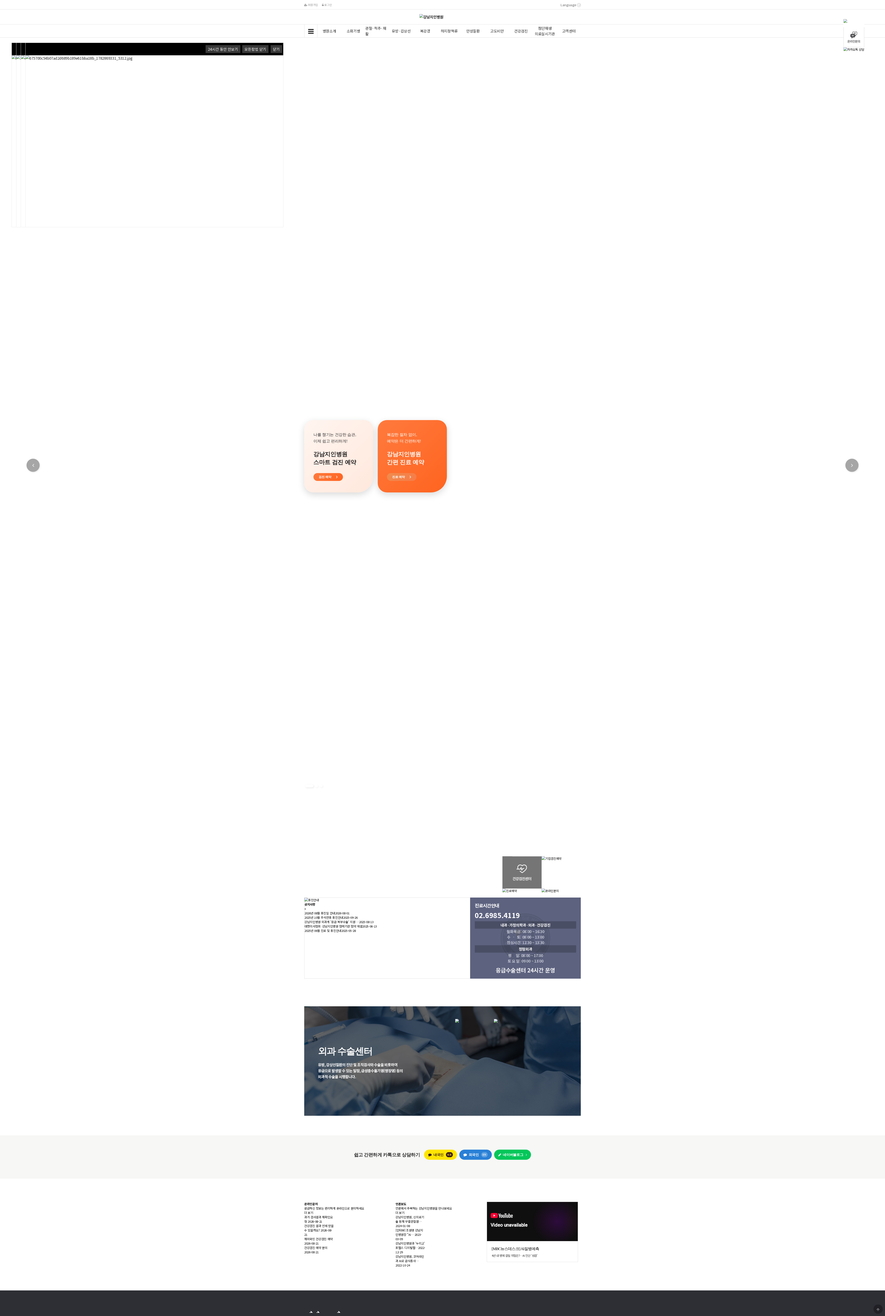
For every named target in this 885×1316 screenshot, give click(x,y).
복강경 (425, 31)
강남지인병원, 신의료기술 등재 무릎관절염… (409, 1219)
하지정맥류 (449, 31)
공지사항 (309, 904)
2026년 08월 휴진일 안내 (319, 913)
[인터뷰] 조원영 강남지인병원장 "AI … (409, 1232)
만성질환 (473, 31)
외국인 (477, 1155)
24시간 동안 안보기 (223, 49)
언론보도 (400, 1204)
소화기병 (353, 31)
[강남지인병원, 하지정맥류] (496, 1021)
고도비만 (497, 31)
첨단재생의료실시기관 (545, 30)
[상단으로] (878, 1309)
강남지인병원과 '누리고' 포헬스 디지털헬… (410, 1245)
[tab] (854, 20)
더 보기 (308, 1212)
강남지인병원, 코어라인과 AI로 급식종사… (409, 1258)
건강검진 (521, 31)
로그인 (328, 5)
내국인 (442, 1155)
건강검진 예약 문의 (315, 1247)
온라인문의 (311, 1204)
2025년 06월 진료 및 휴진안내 (322, 930)
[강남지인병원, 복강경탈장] (457, 1021)
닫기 (276, 49)
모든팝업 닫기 (255, 49)
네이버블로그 (513, 1155)
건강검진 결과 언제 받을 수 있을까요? (319, 1228)
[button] (306, 786)
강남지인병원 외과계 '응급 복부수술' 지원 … (331, 922)
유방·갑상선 (401, 31)
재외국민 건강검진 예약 (318, 1239)
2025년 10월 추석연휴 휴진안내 (323, 917)
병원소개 (329, 31)
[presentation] (854, 20)
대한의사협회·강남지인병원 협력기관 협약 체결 (333, 926)
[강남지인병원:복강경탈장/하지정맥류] (493, 1021)
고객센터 (569, 31)
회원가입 (312, 5)
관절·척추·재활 (375, 30)
